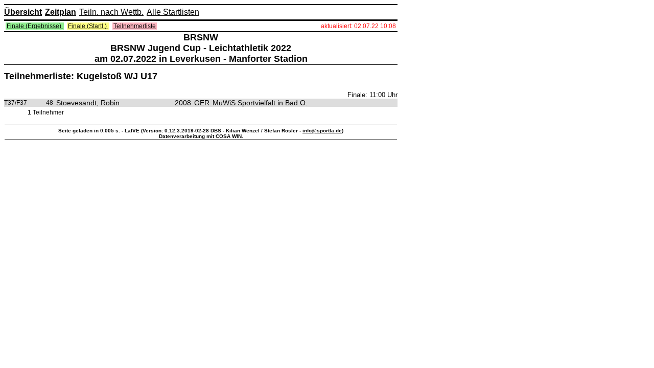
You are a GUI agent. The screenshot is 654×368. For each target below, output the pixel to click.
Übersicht (23, 12)
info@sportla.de (322, 130)
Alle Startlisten (173, 12)
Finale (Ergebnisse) (35, 26)
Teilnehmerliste (134, 26)
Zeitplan (60, 12)
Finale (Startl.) (88, 26)
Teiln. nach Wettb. (111, 12)
